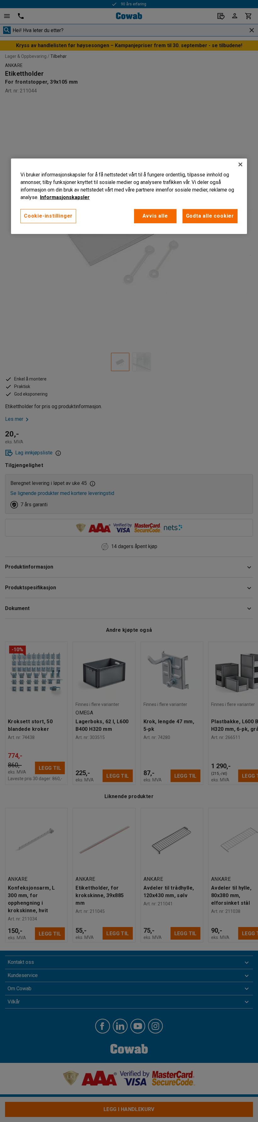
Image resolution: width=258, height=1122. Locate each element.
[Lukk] (240, 164)
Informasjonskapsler (65, 197)
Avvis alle (155, 216)
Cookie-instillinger (48, 216)
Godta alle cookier (210, 216)
